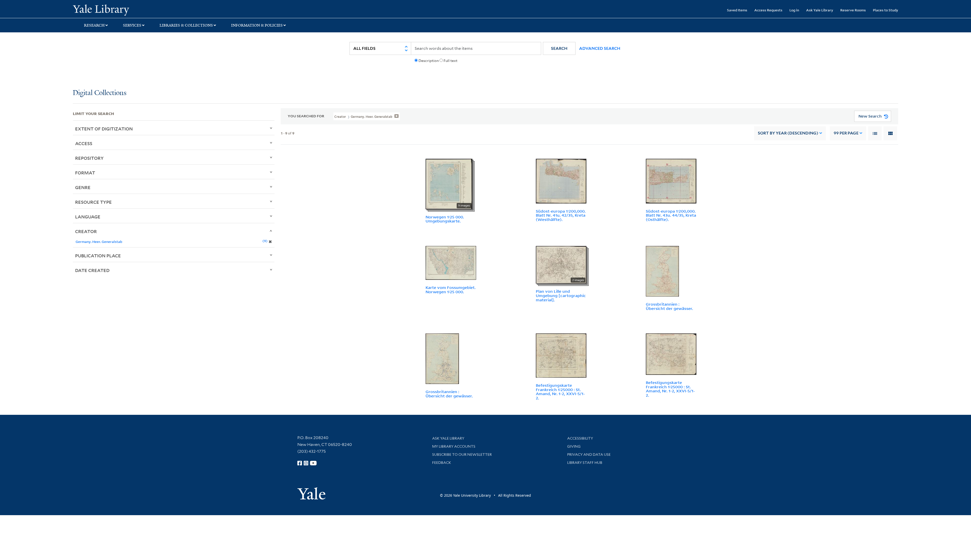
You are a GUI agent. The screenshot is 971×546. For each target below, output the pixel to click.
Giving (574, 446)
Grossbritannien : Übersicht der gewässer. (669, 306)
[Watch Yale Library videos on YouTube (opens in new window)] (313, 463)
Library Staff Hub (584, 463)
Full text (450, 61)
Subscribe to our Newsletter (462, 454)
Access (83, 143)
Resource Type (93, 202)
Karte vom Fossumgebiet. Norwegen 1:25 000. (451, 289)
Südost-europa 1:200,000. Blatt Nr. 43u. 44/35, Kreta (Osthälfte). (671, 215)
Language (87, 217)
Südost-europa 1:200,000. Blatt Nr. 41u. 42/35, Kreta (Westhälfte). (561, 215)
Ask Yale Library (819, 10)
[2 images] (561, 264)
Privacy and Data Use (589, 454)
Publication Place (98, 256)
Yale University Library (135, 9)
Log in (794, 10)
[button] (559, 48)
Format (85, 173)
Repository (89, 158)
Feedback (441, 463)
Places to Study (885, 10)
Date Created (92, 270)
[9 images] (449, 183)
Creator (86, 231)
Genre (83, 187)
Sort (788, 133)
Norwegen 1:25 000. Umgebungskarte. (445, 219)
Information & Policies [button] (257, 25)
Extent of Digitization (104, 129)
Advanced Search (599, 48)
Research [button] (94, 25)
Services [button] (132, 25)
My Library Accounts (453, 446)
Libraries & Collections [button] (186, 25)
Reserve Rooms (853, 10)
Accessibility (580, 438)
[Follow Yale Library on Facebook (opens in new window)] (299, 463)
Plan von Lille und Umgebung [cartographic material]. (561, 295)
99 (846, 133)
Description (428, 61)
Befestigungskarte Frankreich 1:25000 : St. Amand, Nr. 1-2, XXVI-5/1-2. (560, 391)
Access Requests (768, 10)
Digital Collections (99, 93)
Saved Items (737, 10)
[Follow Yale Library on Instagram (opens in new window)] (306, 463)
